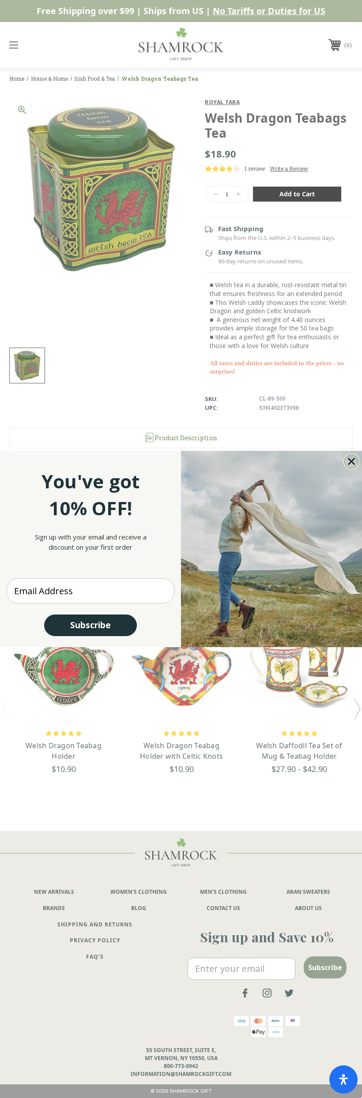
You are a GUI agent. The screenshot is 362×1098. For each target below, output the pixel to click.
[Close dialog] (351, 461)
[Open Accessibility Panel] (343, 1079)
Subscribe (90, 625)
